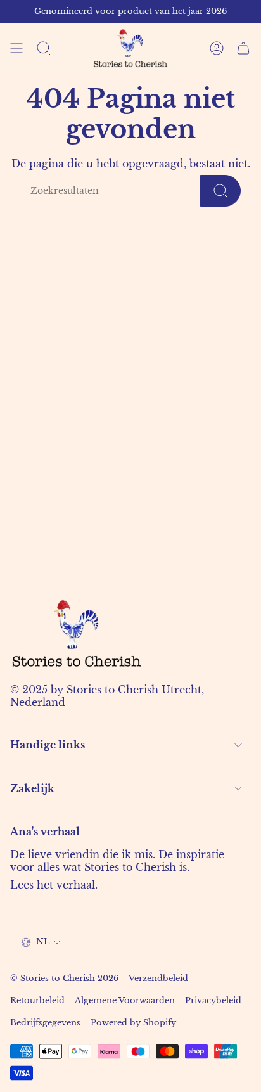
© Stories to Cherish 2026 (64, 978)
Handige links (47, 744)
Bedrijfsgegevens (45, 1022)
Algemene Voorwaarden (125, 1000)
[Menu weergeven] (16, 48)
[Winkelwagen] (243, 48)
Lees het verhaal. (54, 884)
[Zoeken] (220, 191)
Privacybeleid (213, 1000)
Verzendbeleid (158, 978)
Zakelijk (32, 788)
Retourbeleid (37, 1000)
